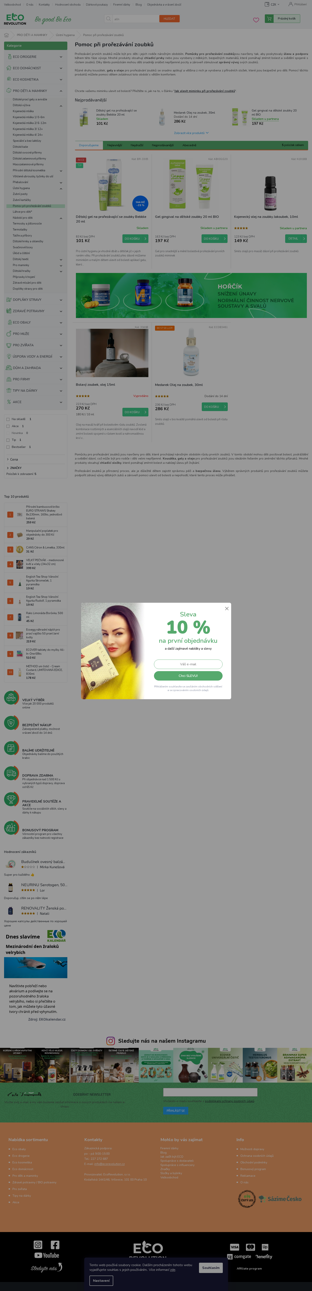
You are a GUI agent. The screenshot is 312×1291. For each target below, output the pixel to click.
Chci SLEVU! (188, 675)
